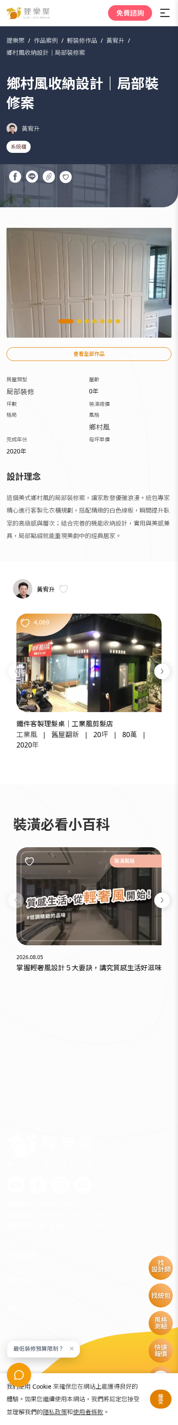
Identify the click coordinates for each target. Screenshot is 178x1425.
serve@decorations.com (71, 1215)
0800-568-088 (56, 1204)
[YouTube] (15, 1185)
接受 (160, 1399)
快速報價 (160, 1350)
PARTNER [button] (22, 1281)
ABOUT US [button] (24, 1308)
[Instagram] (60, 1185)
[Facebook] (38, 1185)
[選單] (165, 13)
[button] (16, 671)
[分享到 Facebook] (14, 178)
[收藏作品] (66, 177)
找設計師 (161, 1265)
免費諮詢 (130, 13)
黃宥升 (31, 128)
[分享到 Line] (31, 178)
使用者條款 (88, 1412)
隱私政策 (55, 1412)
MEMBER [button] (21, 1255)
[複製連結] (48, 178)
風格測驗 (160, 1322)
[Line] (83, 1185)
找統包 (161, 1295)
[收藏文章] (29, 861)
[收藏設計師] (63, 588)
